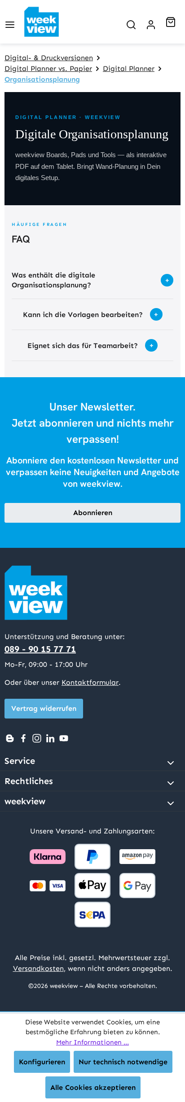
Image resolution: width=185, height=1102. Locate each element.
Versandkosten (38, 968)
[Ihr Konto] (151, 22)
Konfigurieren (42, 1062)
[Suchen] (131, 22)
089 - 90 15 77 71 (40, 649)
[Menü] (10, 22)
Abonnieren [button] (92, 512)
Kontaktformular (90, 682)
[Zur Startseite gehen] (49, 21)
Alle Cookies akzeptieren (93, 1087)
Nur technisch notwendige (123, 1062)
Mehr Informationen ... (92, 1042)
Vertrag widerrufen (43, 708)
